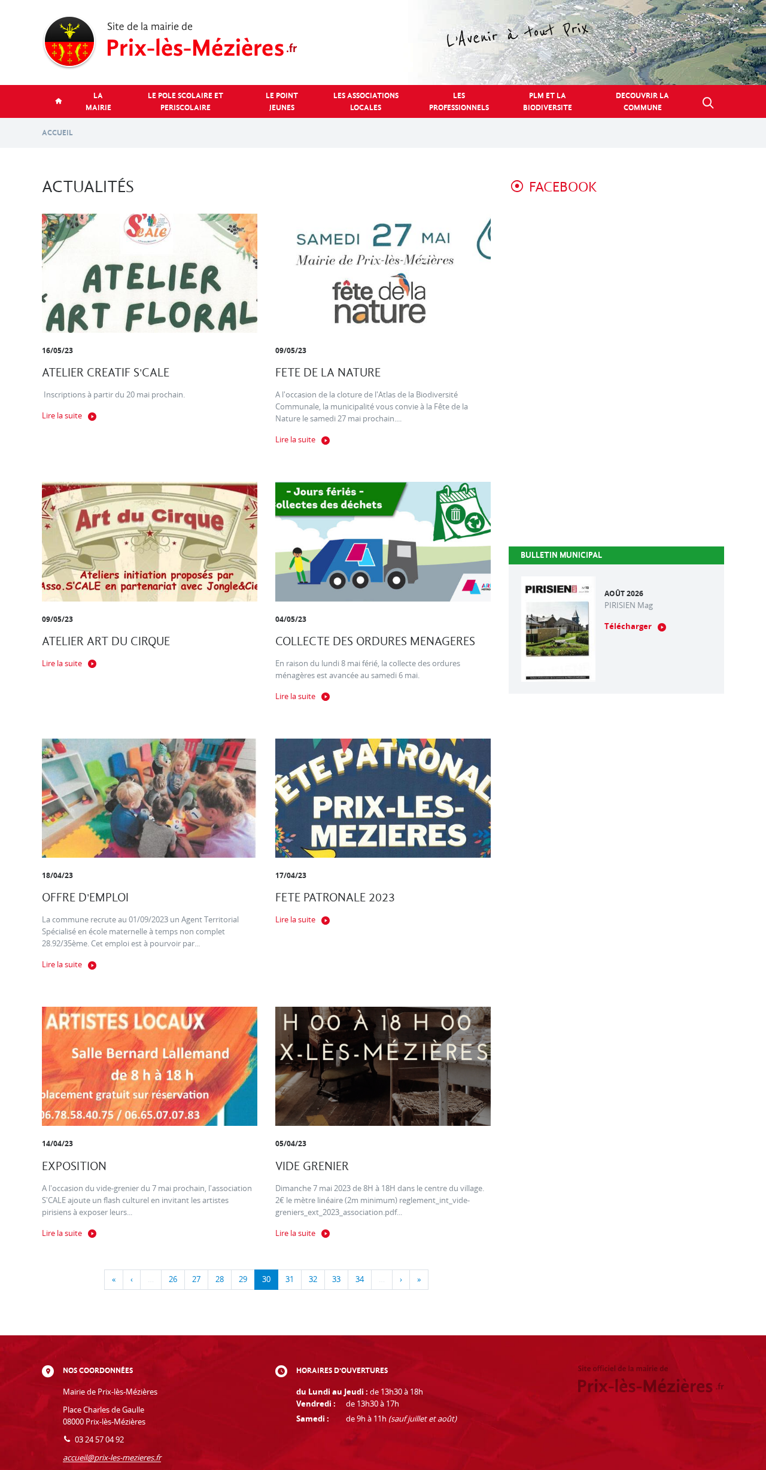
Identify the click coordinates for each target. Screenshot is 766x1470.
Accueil (57, 132)
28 (219, 1279)
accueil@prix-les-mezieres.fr (112, 1457)
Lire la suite (62, 415)
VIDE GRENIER (312, 1166)
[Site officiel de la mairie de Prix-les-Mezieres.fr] (383, 42)
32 (313, 1279)
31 (289, 1279)
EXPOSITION (74, 1166)
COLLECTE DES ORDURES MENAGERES (375, 641)
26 (173, 1279)
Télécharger (628, 626)
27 (196, 1279)
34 (359, 1279)
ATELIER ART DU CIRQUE (106, 641)
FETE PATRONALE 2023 (335, 897)
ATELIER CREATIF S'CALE (105, 372)
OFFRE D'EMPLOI (85, 897)
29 (243, 1279)
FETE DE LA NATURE (328, 372)
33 (336, 1279)
